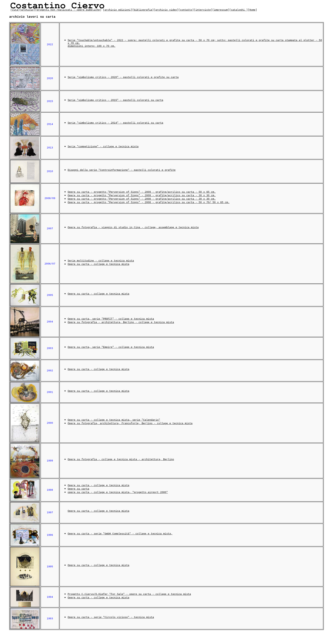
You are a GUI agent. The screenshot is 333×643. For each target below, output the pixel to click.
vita (15, 9)
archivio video (166, 9)
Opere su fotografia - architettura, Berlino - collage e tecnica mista (121, 322)
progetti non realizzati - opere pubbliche (68, 9)
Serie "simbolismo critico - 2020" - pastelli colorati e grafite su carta (123, 77)
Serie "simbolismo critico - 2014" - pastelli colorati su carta (115, 122)
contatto (186, 9)
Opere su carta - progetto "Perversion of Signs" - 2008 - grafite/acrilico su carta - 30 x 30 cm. (142, 199)
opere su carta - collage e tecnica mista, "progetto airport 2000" (118, 492)
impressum (221, 9)
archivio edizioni (117, 9)
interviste (203, 9)
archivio (27, 9)
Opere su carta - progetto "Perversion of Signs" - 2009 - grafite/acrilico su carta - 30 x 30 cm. (142, 195)
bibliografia (143, 9)
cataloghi (238, 9)
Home (252, 9)
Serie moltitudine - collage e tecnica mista (101, 260)
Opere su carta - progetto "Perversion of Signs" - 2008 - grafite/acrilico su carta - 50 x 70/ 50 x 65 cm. (149, 202)
